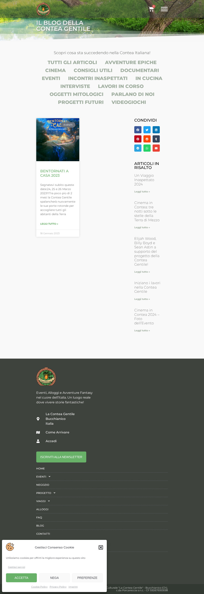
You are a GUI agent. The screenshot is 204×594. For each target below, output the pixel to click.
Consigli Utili (93, 70)
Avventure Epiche (131, 62)
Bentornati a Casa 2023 (54, 173)
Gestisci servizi (16, 567)
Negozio (42, 484)
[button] (101, 547)
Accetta (21, 577)
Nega (54, 577)
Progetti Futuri (81, 102)
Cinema (55, 70)
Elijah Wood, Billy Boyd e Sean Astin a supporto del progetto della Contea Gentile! (146, 251)
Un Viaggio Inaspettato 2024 (144, 179)
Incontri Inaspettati (98, 78)
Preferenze (87, 577)
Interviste (75, 86)
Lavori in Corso (121, 86)
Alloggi (42, 509)
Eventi (51, 78)
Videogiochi (129, 102)
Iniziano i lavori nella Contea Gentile (147, 287)
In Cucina (148, 78)
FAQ (39, 517)
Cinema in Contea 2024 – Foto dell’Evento (146, 316)
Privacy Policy (58, 586)
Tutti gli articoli (72, 62)
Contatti (43, 533)
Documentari (139, 70)
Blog (40, 525)
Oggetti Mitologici (76, 94)
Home (40, 468)
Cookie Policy (39, 586)
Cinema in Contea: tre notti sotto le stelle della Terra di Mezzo (147, 211)
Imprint (73, 586)
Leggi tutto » (49, 223)
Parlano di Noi (132, 94)
